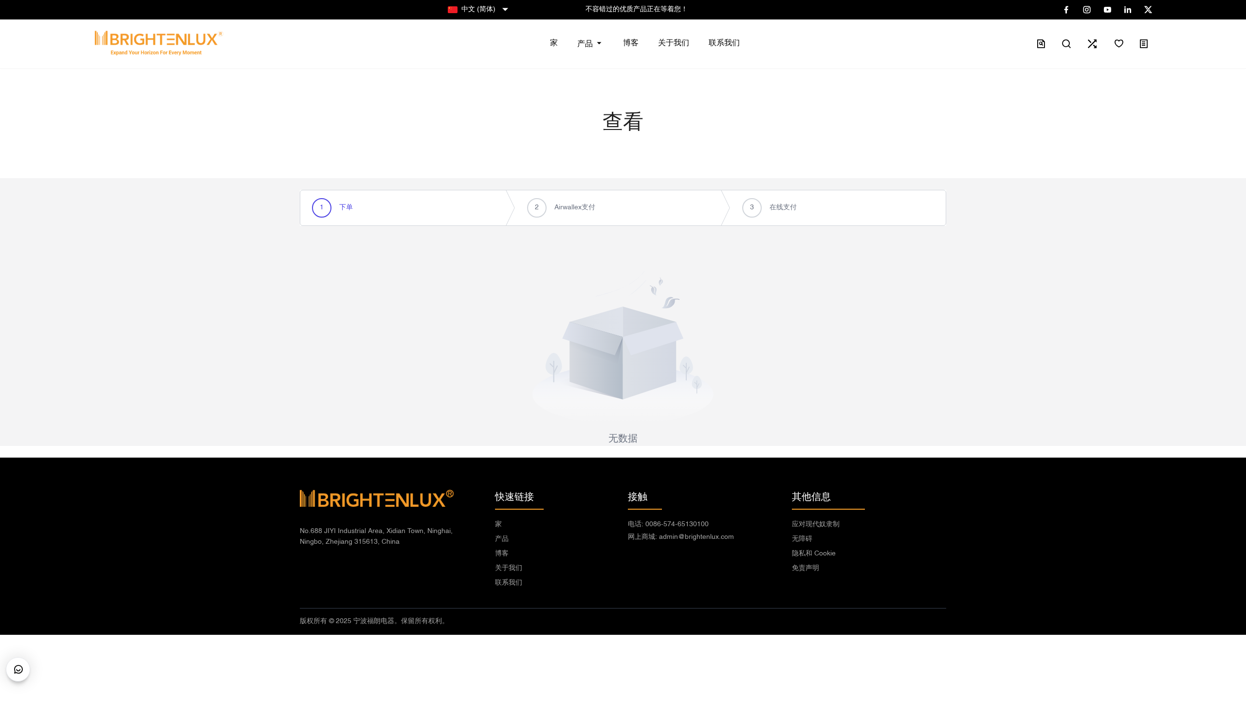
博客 (502, 554)
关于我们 (508, 568)
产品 (502, 539)
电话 (668, 524)
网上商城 (681, 537)
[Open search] (1066, 44)
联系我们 (508, 583)
